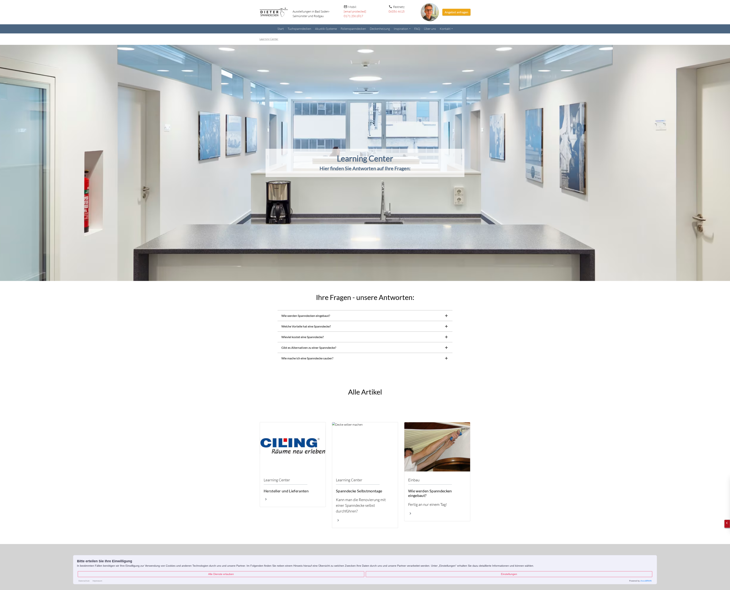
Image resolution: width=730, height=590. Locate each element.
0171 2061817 (353, 16)
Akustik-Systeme (326, 29)
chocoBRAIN (645, 581)
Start (280, 29)
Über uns (430, 29)
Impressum (97, 581)
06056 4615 (397, 11)
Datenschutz (84, 581)
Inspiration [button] (401, 29)
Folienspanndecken (353, 29)
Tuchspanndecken (299, 29)
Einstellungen (509, 574)
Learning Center (268, 38)
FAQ (417, 29)
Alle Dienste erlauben (221, 574)
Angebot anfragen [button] (456, 12)
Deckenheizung (380, 29)
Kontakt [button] (445, 29)
